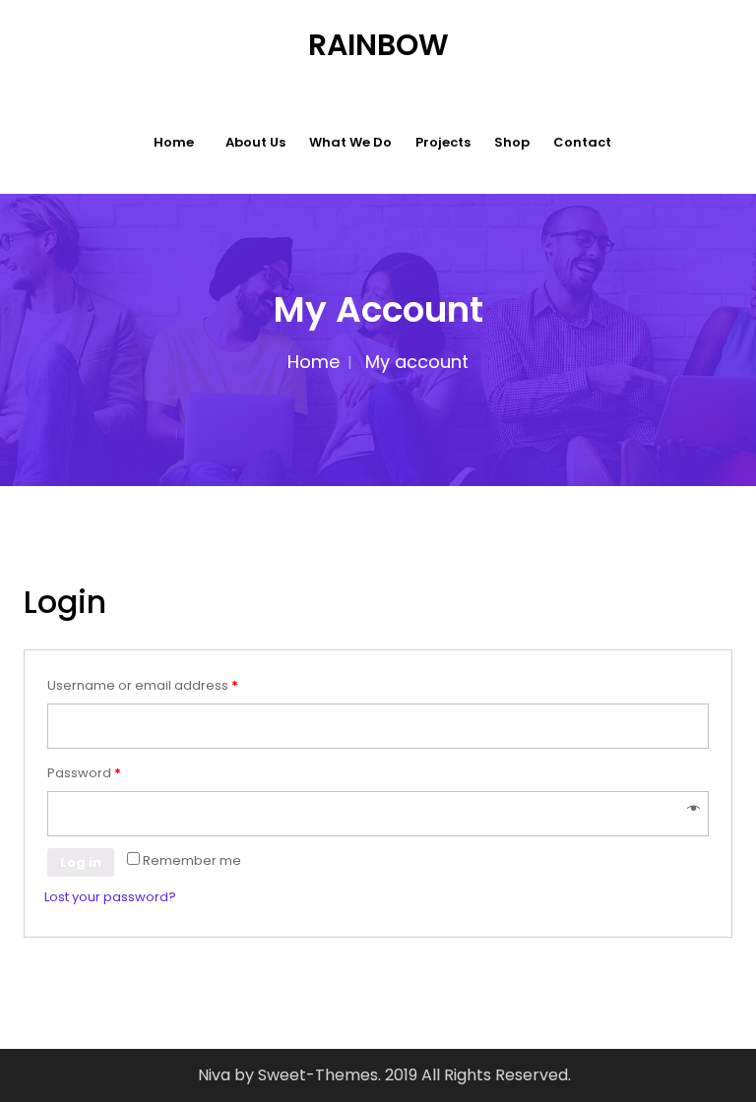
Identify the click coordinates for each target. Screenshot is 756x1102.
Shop (512, 142)
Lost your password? (110, 897)
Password (84, 773)
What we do (350, 142)
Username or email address (142, 685)
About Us (255, 142)
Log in (80, 862)
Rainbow (378, 45)
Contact (582, 142)
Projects (443, 142)
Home (174, 142)
